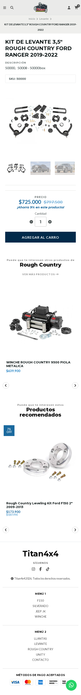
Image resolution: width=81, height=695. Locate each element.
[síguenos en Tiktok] (47, 569)
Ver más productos (39, 274)
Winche (40, 616)
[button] (6, 385)
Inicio (32, 18)
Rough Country (40, 649)
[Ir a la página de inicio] (41, 7)
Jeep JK (40, 611)
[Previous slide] (12, 121)
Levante (44, 18)
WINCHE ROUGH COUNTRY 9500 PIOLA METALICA (38, 364)
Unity (40, 654)
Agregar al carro (40, 237)
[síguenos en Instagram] (33, 569)
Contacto (40, 659)
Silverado (40, 606)
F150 (40, 600)
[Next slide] (69, 121)
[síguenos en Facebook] (40, 569)
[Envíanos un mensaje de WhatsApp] (71, 685)
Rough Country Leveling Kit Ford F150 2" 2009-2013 (39, 505)
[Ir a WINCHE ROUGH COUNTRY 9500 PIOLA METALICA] (40, 321)
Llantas (40, 638)
